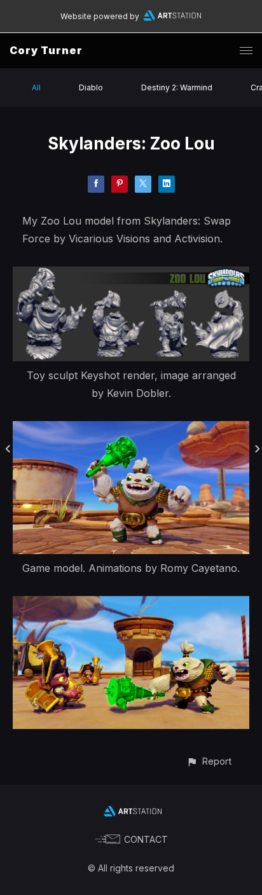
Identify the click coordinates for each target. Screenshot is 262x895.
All (36, 87)
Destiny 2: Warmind (176, 87)
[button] (209, 761)
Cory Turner (46, 50)
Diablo (91, 87)
